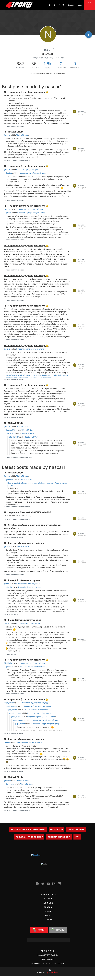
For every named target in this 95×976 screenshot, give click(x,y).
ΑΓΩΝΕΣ (48, 899)
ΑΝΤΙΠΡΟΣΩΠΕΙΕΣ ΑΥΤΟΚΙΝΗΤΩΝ (28, 829)
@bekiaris (9, 479)
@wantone (10, 784)
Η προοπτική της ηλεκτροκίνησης (30, 169)
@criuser (7, 742)
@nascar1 (9, 666)
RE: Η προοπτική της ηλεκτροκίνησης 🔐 (26, 92)
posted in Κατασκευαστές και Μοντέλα (18, 160)
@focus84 (11, 433)
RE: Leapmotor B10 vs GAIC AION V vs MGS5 (27, 512)
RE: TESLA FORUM (13, 131)
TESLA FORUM (22, 135)
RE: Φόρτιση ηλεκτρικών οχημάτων (24, 543)
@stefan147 (10, 430)
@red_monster (11, 706)
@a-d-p (7, 349)
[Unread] (49, 5)
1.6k (48, 63)
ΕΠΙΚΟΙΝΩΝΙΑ (47, 959)
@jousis (9, 587)
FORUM (48, 920)
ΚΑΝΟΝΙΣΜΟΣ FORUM (47, 955)
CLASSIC (48, 907)
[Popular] (59, 5)
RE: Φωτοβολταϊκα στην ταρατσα (22, 580)
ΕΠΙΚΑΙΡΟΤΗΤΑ (48, 894)
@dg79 (7, 209)
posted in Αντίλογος (11, 614)
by (42, 972)
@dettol (7, 135)
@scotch (7, 780)
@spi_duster (9, 703)
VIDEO (48, 916)
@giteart (7, 546)
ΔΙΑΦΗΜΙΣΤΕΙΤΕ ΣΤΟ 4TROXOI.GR (47, 963)
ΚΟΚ (77, 837)
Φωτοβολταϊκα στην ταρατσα (27, 584)
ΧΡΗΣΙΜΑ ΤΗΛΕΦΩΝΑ (59, 837)
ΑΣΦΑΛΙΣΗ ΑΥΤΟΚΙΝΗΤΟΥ (29, 837)
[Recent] (54, 5)
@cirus (8, 213)
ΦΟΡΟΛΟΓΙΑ (56, 829)
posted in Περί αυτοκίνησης (14, 126)
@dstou (9, 173)
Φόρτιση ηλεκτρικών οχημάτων (30, 742)
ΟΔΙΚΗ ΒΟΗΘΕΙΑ (76, 829)
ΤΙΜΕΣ (48, 911)
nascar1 (81, 111)
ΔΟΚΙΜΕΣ (48, 903)
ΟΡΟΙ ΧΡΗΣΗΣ (47, 951)
